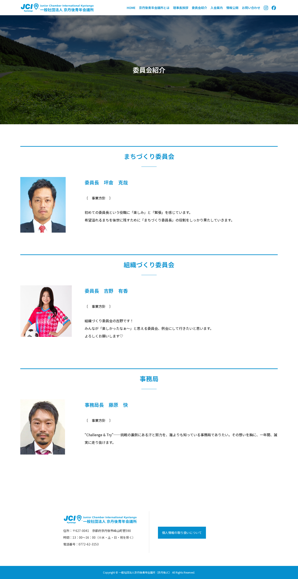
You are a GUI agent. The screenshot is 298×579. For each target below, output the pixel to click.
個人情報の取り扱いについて (182, 532)
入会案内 (217, 7)
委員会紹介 (199, 7)
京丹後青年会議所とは (154, 7)
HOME (131, 7)
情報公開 (232, 7)
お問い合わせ (251, 7)
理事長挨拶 (180, 7)
